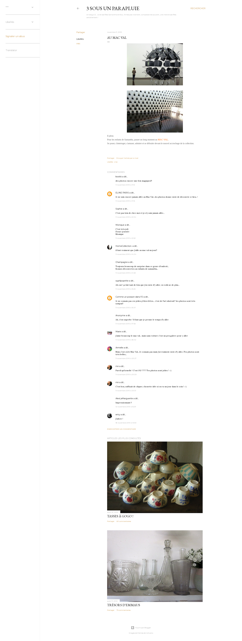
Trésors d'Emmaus (123, 605)
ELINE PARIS (122, 192)
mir (117, 366)
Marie (118, 331)
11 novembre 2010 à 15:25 (125, 289)
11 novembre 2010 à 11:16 (125, 201)
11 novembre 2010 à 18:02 (126, 340)
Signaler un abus (15, 36)
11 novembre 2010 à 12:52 (126, 238)
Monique (120, 225)
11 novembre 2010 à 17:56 (126, 324)
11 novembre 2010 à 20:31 (126, 390)
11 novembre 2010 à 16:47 (126, 308)
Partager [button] (80, 32)
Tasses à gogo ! (120, 516)
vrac (78, 43)
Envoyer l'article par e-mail (127, 158)
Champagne (122, 262)
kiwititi (119, 176)
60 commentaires (124, 521)
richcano (149, 633)
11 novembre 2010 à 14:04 (126, 254)
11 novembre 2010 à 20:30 (126, 374)
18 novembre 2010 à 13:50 (126, 423)
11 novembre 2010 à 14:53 (126, 273)
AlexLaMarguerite (124, 398)
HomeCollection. (124, 246)
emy (118, 414)
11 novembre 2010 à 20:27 (126, 358)
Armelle (119, 347)
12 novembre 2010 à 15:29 (126, 407)
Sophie (119, 209)
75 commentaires (124, 610)
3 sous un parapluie (112, 8)
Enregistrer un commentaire (121, 429)
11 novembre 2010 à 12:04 (126, 217)
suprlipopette (122, 280)
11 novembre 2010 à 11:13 (125, 185)
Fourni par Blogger (143, 628)
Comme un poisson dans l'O (129, 297)
